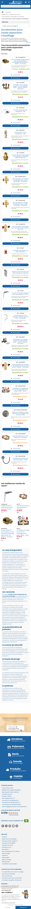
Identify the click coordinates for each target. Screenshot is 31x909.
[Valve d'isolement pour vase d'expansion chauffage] (23, 496)
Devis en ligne (6, 853)
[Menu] (2, 2)
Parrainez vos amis (7, 845)
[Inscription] (26, 820)
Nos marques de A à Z (8, 798)
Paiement (5, 855)
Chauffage (8, 12)
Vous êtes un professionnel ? (10, 800)
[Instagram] (17, 826)
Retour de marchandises (9, 839)
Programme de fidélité (8, 843)
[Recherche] (28, 6)
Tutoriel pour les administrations (11, 804)
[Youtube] (13, 826)
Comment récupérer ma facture (11, 880)
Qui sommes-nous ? (8, 788)
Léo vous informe (7, 876)
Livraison (4, 837)
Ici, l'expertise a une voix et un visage (12, 872)
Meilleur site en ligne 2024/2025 (11, 790)
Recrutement (6, 862)
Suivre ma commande (8, 874)
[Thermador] (2, 512)
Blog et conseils (6, 860)
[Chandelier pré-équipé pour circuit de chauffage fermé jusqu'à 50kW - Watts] (23, 521)
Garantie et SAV (6, 847)
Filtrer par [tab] (5, 22)
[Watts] (18, 512)
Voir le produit (16, 75)
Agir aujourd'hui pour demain (10, 792)
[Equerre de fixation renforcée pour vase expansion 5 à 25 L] (7, 496)
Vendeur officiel (6, 796)
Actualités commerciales (9, 864)
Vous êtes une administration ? (11, 802)
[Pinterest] (10, 826)
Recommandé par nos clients (10, 851)
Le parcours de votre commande (12, 878)
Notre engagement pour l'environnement (14, 806)
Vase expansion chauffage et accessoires (13, 16)
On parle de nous (7, 794)
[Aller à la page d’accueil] (2, 12)
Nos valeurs (5, 849)
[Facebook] (3, 826)
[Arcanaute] (2, 540)
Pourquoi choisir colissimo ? (10, 841)
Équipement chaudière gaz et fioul (11, 14)
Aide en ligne (5, 857)
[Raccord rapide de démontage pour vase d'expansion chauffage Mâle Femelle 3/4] (7, 521)
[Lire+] (28, 42)
